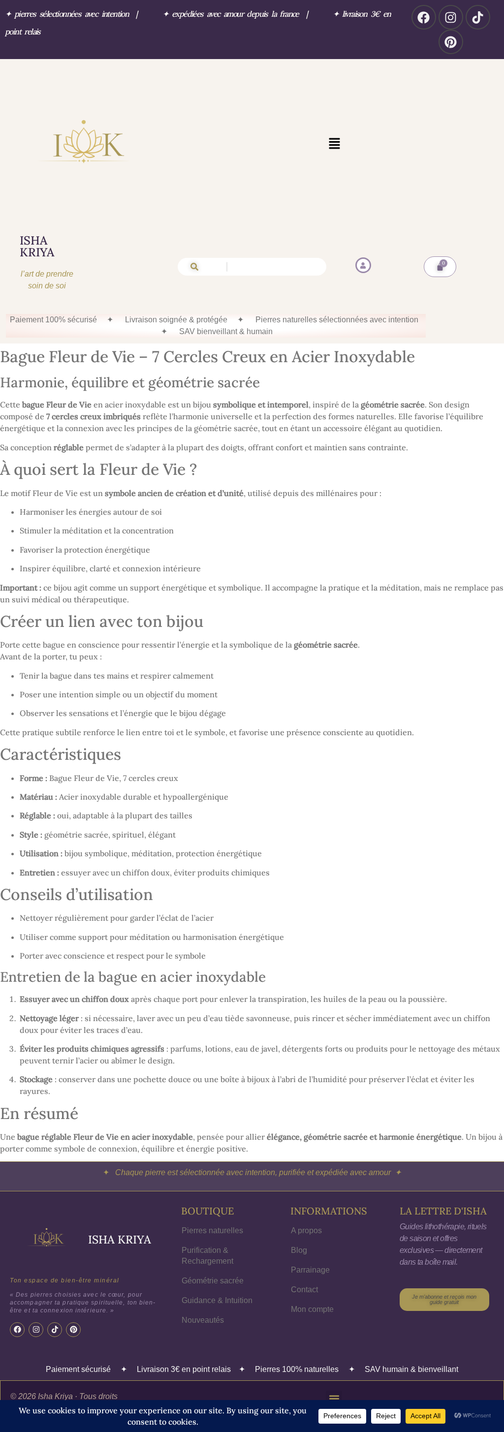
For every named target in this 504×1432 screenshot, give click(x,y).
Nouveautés (203, 1320)
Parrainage (310, 1270)
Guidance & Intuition (217, 1300)
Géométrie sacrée (213, 1280)
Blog (299, 1250)
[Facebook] (423, 17)
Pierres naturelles (212, 1230)
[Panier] (440, 266)
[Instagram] (451, 17)
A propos (306, 1230)
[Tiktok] (478, 17)
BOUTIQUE (207, 1211)
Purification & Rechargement (207, 1255)
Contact (304, 1289)
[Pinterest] (451, 42)
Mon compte (312, 1309)
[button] (334, 144)
